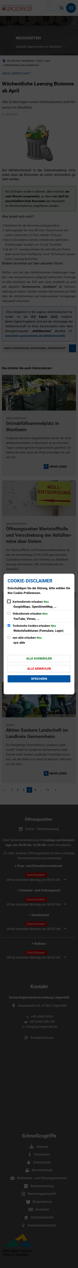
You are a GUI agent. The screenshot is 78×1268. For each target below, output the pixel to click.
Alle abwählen (39, 668)
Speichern (39, 679)
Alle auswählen (39, 658)
